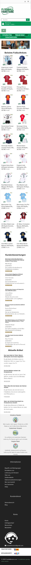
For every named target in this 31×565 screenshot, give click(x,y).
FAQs (6, 487)
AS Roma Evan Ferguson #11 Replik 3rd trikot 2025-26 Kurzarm (14, 290)
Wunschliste (8, 525)
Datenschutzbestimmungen (13, 480)
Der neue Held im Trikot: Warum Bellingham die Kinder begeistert (13, 356)
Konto (6, 520)
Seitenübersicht (9, 502)
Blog (6, 505)
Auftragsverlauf (9, 523)
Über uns (7, 475)
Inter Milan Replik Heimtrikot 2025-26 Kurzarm (14, 336)
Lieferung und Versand (11, 473)
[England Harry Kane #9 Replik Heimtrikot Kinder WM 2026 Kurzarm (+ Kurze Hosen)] (7, 158)
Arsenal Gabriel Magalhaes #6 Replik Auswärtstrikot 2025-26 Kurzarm (14, 275)
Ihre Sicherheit (9, 484)
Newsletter (8, 527)
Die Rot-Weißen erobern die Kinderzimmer (12, 371)
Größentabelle (9, 477)
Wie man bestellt (10, 482)
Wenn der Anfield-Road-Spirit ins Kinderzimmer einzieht (13, 402)
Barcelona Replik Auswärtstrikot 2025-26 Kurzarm (15, 305)
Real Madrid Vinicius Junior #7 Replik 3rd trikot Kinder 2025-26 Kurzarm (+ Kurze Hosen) (15, 321)
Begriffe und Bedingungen (13, 468)
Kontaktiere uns (9, 470)
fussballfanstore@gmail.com (14, 545)
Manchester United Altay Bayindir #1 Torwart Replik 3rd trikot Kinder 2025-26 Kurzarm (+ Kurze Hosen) (14, 260)
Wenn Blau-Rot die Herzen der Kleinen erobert (15, 386)
